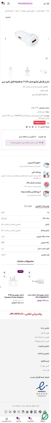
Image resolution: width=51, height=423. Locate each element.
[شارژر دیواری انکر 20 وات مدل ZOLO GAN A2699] (38, 281)
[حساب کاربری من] (8, 3)
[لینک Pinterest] (32, 127)
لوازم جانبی (40, 11)
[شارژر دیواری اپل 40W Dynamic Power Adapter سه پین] (13, 281)
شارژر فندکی (9, 11)
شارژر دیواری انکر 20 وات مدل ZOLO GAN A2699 (38, 296)
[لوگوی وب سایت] (25, 3)
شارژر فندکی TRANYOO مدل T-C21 (18, 115)
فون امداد (45, 370)
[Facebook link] (38, 127)
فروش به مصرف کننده (42, 337)
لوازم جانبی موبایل (27, 11)
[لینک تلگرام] (26, 127)
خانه (48, 11)
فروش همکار (45, 333)
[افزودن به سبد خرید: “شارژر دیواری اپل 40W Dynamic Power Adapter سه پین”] (4, 272)
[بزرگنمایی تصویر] (46, 58)
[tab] (42, 206)
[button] (48, 38)
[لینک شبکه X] (35, 127)
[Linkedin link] (29, 127)
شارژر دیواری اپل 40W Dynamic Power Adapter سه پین (14, 297)
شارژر (17, 11)
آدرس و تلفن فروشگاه (42, 341)
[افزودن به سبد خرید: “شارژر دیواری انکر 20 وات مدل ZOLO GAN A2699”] (29, 272)
